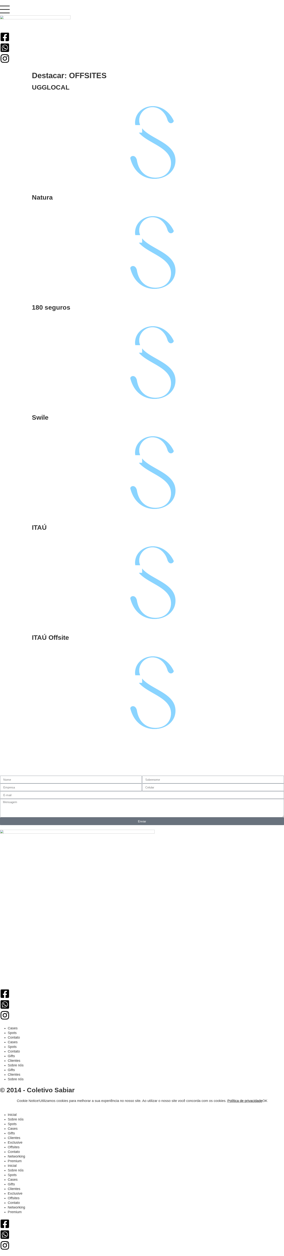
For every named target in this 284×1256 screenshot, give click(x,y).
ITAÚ (39, 527)
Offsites (14, 1147)
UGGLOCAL (51, 87)
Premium (15, 1161)
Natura (42, 197)
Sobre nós (16, 1065)
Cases (13, 1028)
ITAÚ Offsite (50, 637)
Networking (16, 1156)
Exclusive (15, 1142)
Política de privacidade (244, 1101)
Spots (12, 1033)
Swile (40, 417)
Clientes (14, 1061)
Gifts (11, 1056)
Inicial (12, 1115)
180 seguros (51, 307)
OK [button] (264, 1101)
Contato (14, 1037)
